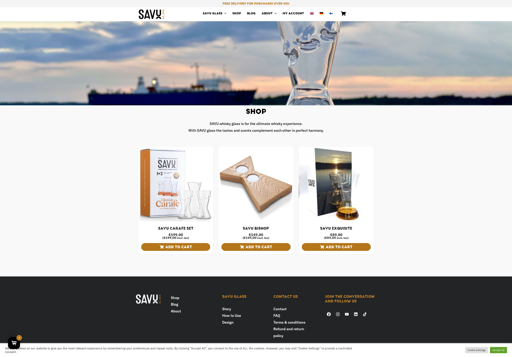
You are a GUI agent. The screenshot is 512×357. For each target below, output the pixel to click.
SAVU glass (212, 13)
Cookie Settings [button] (477, 350)
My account (293, 13)
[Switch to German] (321, 13)
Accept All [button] (498, 350)
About (267, 13)
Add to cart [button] (178, 247)
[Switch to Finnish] (331, 13)
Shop (236, 13)
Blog (251, 13)
